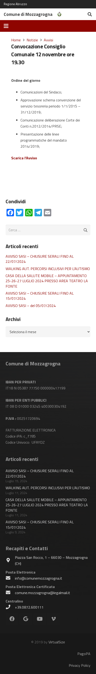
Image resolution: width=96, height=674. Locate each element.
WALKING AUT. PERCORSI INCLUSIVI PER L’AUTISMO (48, 268)
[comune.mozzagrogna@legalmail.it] (10, 593)
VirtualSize (56, 642)
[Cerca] (89, 14)
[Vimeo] (53, 619)
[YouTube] (39, 619)
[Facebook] (12, 619)
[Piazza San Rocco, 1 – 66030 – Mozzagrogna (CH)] (10, 560)
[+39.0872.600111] (10, 607)
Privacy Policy (79, 665)
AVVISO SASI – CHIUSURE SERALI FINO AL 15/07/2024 (40, 295)
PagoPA (83, 653)
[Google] (25, 619)
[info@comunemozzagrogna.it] (10, 578)
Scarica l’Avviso (24, 158)
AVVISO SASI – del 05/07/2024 (31, 305)
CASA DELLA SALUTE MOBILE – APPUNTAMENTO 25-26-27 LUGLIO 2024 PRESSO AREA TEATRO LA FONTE (47, 281)
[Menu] (6, 26)
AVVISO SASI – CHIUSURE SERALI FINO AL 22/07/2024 (40, 258)
